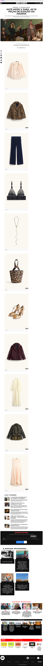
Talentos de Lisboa (32, 647)
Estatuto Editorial (9, 661)
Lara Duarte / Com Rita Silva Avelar (21, 45)
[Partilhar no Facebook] (1, 51)
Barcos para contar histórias (18, 626)
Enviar (33, 536)
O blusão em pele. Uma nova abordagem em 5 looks (17, 503)
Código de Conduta (25, 661)
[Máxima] (21, 3)
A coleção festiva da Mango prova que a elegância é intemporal (19, 498)
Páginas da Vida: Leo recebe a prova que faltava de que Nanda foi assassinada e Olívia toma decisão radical (5, 613)
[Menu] (1, 3)
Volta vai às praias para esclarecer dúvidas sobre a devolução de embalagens (31, 628)
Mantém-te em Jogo (25, 647)
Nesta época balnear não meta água (25, 627)
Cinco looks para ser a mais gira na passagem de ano (19, 525)
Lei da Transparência (17, 661)
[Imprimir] (1, 62)
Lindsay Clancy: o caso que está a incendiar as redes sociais (37, 612)
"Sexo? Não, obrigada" (7, 561)
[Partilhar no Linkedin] (1, 55)
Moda (16, 7)
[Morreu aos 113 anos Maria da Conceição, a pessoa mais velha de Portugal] (16, 610)
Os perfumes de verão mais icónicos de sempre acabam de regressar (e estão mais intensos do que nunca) (5, 628)
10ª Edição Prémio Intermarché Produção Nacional (39, 649)
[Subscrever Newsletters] (42, 3)
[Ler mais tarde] (1, 60)
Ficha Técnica (1, 661)
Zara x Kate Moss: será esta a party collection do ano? (19, 510)
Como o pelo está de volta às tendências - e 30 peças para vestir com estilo (19, 517)
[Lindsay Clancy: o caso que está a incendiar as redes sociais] (37, 610)
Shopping (25, 7)
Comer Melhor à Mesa (18, 647)
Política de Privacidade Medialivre (22, 664)
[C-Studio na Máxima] (21, 620)
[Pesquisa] (40, 3)
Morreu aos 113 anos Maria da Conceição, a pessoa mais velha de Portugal (16, 612)
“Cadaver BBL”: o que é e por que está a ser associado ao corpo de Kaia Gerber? (22, 587)
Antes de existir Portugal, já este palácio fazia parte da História (38, 627)
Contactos (33, 661)
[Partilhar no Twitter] (6, 53)
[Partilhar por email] (1, 58)
